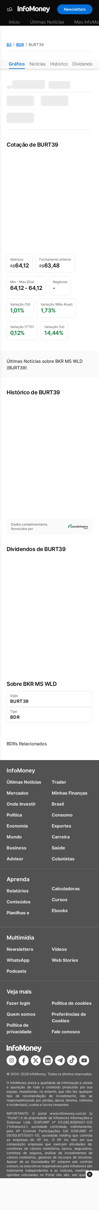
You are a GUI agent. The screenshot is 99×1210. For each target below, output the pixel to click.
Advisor (15, 858)
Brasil (58, 804)
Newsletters (75, 9)
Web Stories (65, 960)
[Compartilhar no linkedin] (48, 1060)
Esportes (61, 826)
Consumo (62, 815)
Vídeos (59, 949)
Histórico (59, 64)
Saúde (58, 848)
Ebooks (60, 910)
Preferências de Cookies (69, 1017)
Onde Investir (21, 804)
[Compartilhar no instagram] (11, 1060)
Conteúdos (19, 901)
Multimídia (20, 937)
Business (16, 848)
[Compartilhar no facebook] (24, 1060)
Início (14, 22)
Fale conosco (66, 1031)
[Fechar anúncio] (90, 1174)
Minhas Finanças (69, 793)
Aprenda (18, 879)
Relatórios (18, 891)
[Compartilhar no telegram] (60, 1060)
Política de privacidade (19, 1028)
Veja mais (19, 991)
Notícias (37, 64)
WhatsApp (18, 960)
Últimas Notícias (47, 22)
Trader (59, 782)
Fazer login (18, 1003)
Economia (17, 826)
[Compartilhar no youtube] (84, 1060)
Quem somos (21, 1014)
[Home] (34, 9)
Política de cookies (72, 1003)
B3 (9, 44)
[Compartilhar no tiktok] (72, 1060)
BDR (20, 44)
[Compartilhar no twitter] (36, 1060)
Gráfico (17, 64)
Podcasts (16, 971)
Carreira (61, 837)
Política (14, 815)
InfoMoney (21, 770)
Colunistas (63, 858)
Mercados (17, 793)
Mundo (14, 837)
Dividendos (83, 64)
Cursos (59, 899)
